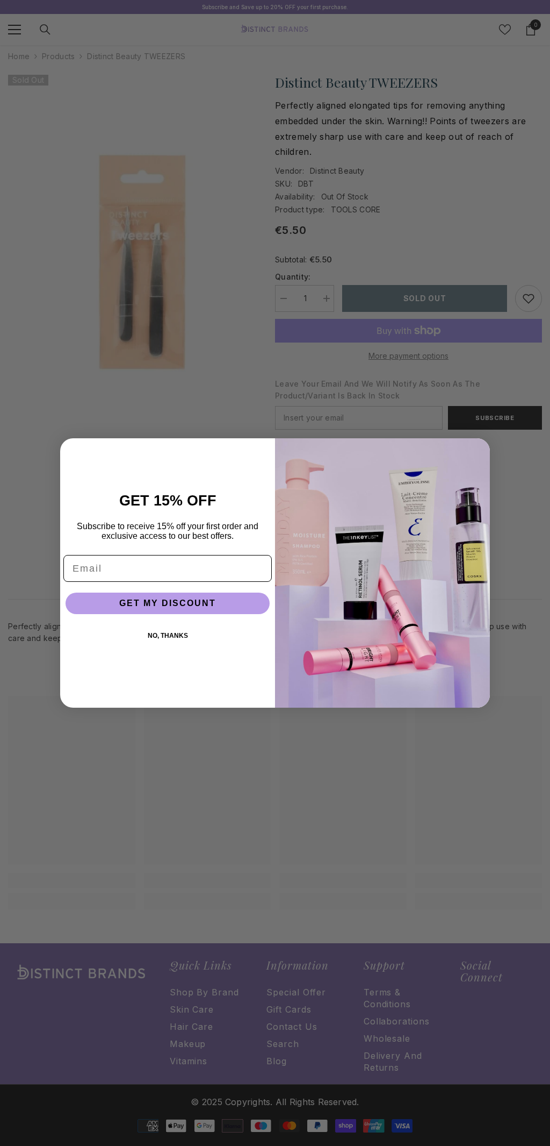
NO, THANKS (168, 635)
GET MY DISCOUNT (167, 603)
